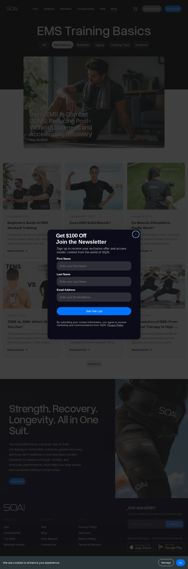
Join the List (94, 311)
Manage (166, 562)
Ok (180, 562)
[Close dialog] (136, 234)
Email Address (66, 289)
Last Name (63, 274)
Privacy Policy (115, 325)
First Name (64, 258)
